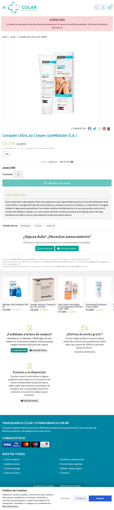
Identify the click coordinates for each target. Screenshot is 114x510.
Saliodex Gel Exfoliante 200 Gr (15, 305)
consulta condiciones (84, 351)
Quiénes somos (12, 463)
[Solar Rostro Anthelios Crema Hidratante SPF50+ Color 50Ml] (71, 289)
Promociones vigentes (71, 463)
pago (24, 148)
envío (18, 148)
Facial (102, 262)
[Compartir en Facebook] (89, 128)
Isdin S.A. (12, 264)
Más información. (10, 506)
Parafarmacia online (43, 485)
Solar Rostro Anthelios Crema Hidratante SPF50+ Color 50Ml (70, 306)
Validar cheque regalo (71, 468)
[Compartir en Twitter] (94, 128)
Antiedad (92, 262)
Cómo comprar (12, 459)
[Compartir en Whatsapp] (99, 128)
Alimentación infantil (70, 485)
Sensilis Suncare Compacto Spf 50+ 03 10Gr (43, 305)
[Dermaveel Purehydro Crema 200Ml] (98, 289)
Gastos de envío (12, 472)
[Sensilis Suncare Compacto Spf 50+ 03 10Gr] (43, 289)
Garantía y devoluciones (72, 459)
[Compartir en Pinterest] (104, 128)
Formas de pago (12, 468)
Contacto (65, 472)
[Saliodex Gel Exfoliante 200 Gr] (15, 289)
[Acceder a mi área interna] (103, 7)
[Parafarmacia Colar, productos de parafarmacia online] (23, 7)
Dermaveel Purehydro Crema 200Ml (96, 305)
